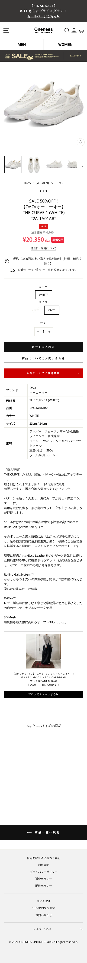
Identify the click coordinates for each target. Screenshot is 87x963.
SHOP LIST (43, 901)
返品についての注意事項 (43, 373)
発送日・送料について (43, 248)
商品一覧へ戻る (46, 832)
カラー (43, 286)
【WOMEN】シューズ (48, 183)
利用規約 (43, 865)
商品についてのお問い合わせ (43, 358)
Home (28, 183)
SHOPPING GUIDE (43, 908)
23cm (35, 310)
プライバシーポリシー (44, 872)
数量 (43, 323)
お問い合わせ (43, 915)
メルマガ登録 (42, 929)
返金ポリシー (43, 878)
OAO (43, 191)
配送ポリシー (43, 885)
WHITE (43, 295)
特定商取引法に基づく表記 (43, 858)
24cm (51, 310)
